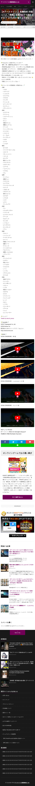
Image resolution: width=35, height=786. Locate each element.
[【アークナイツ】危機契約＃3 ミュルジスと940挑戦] (4, 608)
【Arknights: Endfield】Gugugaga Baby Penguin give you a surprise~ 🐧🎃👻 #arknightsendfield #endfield (21, 645)
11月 (28, 756)
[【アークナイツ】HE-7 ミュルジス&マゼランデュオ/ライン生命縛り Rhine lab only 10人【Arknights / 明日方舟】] (4, 582)
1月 (7, 751)
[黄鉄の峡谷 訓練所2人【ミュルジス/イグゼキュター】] (4, 568)
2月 (9, 751)
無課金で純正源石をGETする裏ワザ (11, 730)
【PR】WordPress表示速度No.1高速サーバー (14, 738)
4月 (13, 751)
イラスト (32, 6)
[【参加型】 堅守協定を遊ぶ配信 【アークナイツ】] (4, 683)
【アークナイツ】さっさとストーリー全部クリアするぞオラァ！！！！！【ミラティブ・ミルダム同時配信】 (21, 592)
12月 (31, 756)
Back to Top (17, 632)
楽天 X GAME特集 (7, 725)
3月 (11, 751)
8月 (21, 751)
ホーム (2, 6)
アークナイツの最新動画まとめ (22, 782)
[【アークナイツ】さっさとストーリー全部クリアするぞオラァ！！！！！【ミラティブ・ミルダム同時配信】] (4, 594)
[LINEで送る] (17, 445)
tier (15, 6)
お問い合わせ (6, 695)
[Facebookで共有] (5, 442)
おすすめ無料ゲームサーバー (10, 721)
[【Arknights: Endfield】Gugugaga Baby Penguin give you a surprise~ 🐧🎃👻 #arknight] (4, 646)
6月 (17, 751)
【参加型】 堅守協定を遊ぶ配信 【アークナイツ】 (21, 680)
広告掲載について (7, 708)
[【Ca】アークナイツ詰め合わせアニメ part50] (4, 655)
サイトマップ (6, 699)
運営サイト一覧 (6, 712)
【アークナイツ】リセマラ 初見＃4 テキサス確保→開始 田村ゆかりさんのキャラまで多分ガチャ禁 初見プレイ (21, 551)
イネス (25, 6)
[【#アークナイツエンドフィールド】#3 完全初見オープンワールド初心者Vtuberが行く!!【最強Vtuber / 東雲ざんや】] (4, 665)
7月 (19, 751)
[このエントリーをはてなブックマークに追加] (22, 442)
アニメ (19, 6)
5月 (15, 751)
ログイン (15, 625)
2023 (4, 764)
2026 (4, 751)
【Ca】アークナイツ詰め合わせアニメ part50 (20, 652)
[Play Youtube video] (17, 47)
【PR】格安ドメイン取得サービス (11, 742)
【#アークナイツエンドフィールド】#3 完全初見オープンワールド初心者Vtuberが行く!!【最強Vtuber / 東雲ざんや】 (21, 663)
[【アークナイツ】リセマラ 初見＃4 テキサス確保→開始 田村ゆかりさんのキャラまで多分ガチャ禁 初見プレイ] (4, 553)
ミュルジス (12, 22)
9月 (23, 756)
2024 (4, 760)
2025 (4, 756)
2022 (4, 769)
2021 (4, 773)
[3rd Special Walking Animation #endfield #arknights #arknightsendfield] (4, 674)
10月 (25, 756)
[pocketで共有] (30, 442)
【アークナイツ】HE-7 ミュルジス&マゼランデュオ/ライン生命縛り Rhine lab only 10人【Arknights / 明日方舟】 (21, 581)
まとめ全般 (9, 6)
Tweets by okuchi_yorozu (7, 318)
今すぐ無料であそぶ (17, 497)
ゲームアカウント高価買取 (9, 734)
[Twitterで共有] (13, 442)
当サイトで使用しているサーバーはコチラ (13, 717)
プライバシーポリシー (8, 704)
